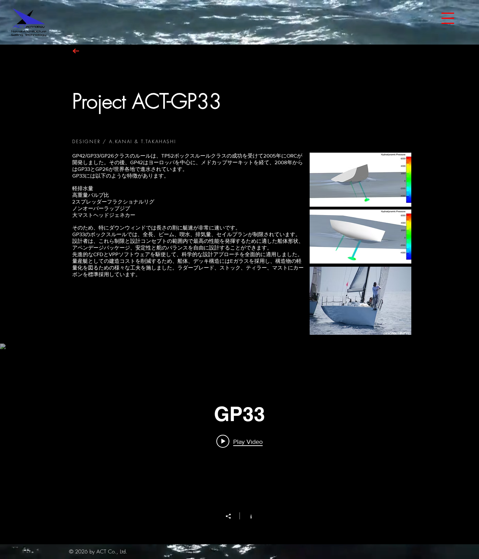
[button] (447, 18)
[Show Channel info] (247, 515)
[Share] (232, 516)
